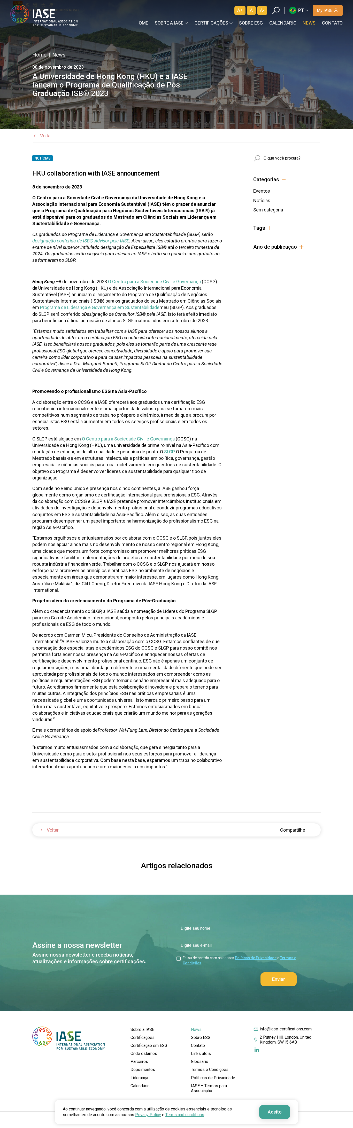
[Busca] (275, 10)
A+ (240, 10)
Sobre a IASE (142, 1029)
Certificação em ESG (149, 1045)
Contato (332, 23)
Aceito (275, 1112)
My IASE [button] (324, 10)
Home (141, 23)
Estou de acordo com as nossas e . (239, 960)
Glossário (199, 1061)
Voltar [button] (46, 135)
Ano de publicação (275, 247)
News (309, 23)
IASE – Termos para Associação (209, 1088)
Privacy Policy (148, 1114)
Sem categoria (268, 209)
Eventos (261, 191)
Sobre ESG (251, 23)
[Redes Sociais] (256, 1050)
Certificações (143, 1037)
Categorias (266, 179)
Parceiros (139, 1061)
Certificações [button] (211, 23)
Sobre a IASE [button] (169, 23)
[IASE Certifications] (44, 15)
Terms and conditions (184, 1114)
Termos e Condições (209, 1069)
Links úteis (201, 1053)
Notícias (261, 200)
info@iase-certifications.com (286, 1029)
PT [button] (301, 10)
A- (262, 10)
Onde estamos (144, 1053)
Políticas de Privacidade (256, 958)
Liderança (139, 1077)
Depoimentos (143, 1069)
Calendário (282, 23)
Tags (259, 228)
